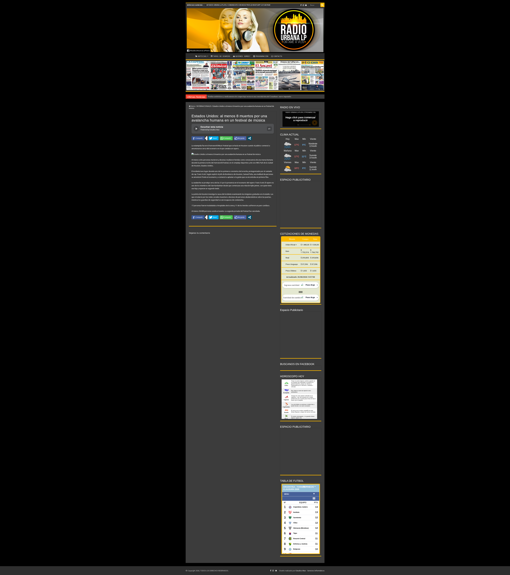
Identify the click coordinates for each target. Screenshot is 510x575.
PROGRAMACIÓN (262, 56)
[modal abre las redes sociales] (249, 138)
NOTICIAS (202, 56)
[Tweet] (214, 138)
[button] (320, 75)
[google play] (306, 5)
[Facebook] (301, 5)
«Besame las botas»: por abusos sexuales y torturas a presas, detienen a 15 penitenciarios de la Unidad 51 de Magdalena (251, 96)
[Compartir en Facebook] (198, 138)
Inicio (192, 106)
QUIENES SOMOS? (242, 56)
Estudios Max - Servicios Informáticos (310, 571)
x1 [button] (269, 128)
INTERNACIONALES (204, 106)
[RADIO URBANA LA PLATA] (255, 30)
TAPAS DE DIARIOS (221, 56)
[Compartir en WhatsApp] (226, 138)
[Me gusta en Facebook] (240, 138)
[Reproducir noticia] (196, 128)
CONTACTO (278, 56)
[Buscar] (322, 5)
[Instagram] (303, 5)
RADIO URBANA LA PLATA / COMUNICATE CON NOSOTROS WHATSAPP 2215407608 (239, 5)
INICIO (190, 56)
